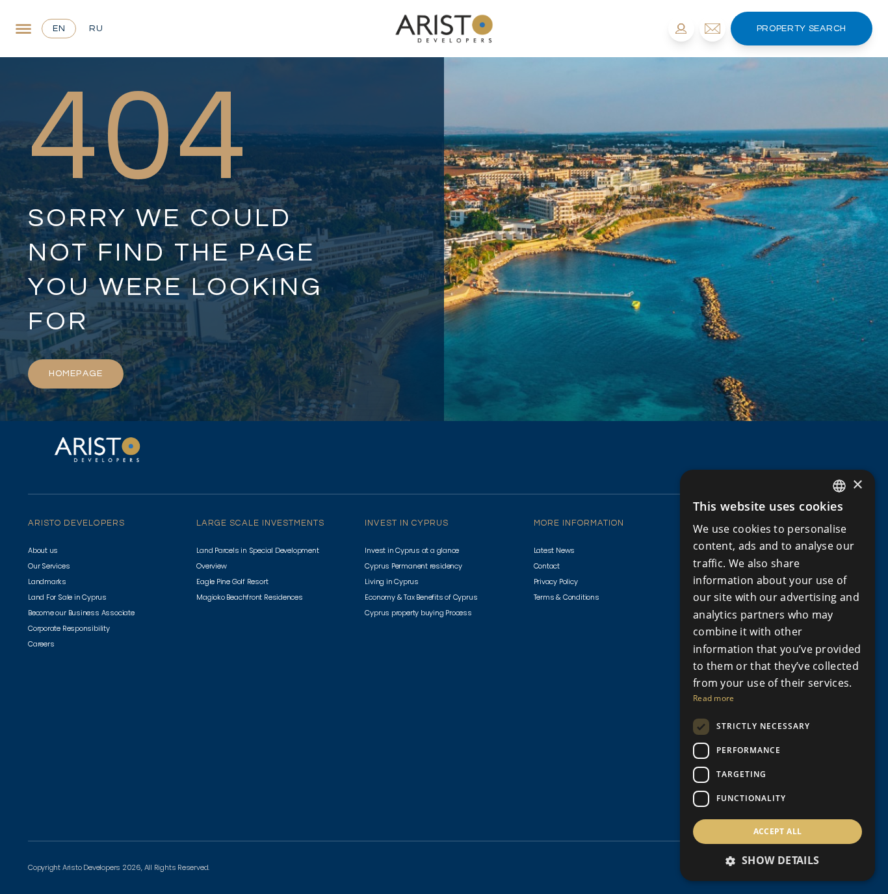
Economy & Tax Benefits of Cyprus (421, 597)
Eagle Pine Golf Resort (232, 581)
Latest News (554, 550)
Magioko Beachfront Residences (249, 597)
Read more (714, 698)
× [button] (857, 485)
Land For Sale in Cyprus (67, 597)
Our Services (49, 566)
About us (43, 550)
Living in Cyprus (391, 581)
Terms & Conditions (566, 597)
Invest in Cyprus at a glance (412, 550)
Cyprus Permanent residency (413, 566)
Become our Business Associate (81, 612)
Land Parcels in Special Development (257, 550)
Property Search (802, 28)
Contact (547, 566)
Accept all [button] (777, 831)
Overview (211, 566)
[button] (777, 860)
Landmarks (47, 581)
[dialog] (777, 675)
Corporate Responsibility (69, 628)
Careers (41, 644)
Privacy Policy (556, 581)
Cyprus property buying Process (418, 612)
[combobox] (839, 485)
